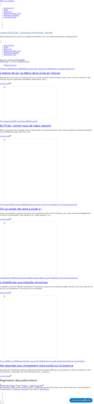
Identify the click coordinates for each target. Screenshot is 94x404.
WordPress (44, 389)
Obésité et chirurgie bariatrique (60, 69)
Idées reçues (28, 69)
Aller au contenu (7, 1)
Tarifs (6, 10)
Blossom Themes (21, 389)
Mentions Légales (11, 15)
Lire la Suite (5, 84)
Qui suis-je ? (9, 8)
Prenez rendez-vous (12, 14)
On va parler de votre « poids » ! (20, 209)
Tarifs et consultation (76, 361)
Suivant (39, 386)
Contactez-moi (10, 17)
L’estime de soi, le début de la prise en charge (30, 73)
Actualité (33, 121)
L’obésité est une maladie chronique (24, 282)
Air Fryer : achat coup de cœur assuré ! (25, 125)
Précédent (5, 386)
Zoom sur (8, 12)
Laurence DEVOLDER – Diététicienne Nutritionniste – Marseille (26, 32)
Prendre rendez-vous (78, 400)
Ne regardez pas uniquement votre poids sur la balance (36, 365)
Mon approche (40, 69)
